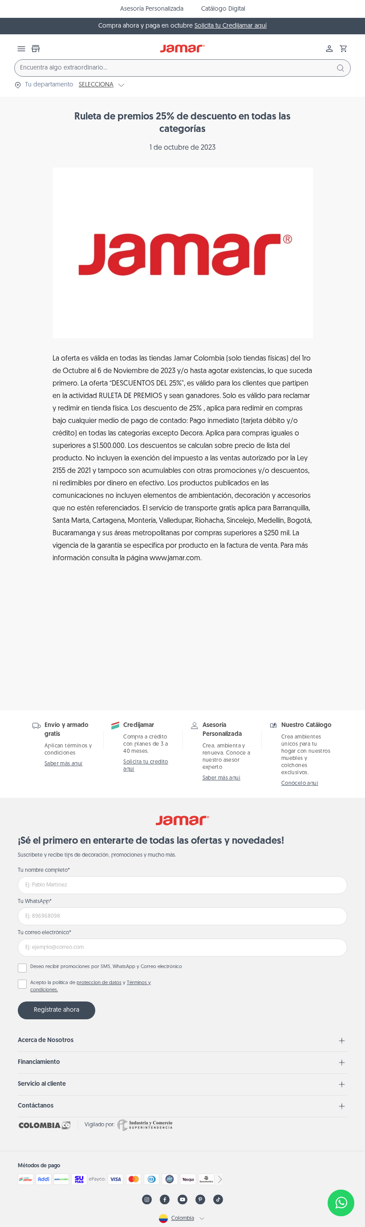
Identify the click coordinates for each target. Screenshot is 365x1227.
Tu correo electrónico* (44, 933)
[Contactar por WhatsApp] (341, 1203)
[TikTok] (218, 1199)
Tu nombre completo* (44, 870)
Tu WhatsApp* (35, 901)
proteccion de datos (99, 983)
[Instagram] (147, 1199)
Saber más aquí (64, 764)
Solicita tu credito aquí (145, 765)
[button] (344, 48)
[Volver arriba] (341, 1173)
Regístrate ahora (56, 1010)
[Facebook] (164, 1199)
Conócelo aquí (299, 783)
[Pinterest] (200, 1199)
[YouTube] (182, 1199)
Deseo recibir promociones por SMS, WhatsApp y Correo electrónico (106, 966)
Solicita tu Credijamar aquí (231, 26)
